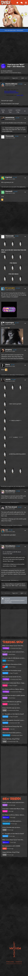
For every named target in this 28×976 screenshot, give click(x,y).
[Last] (26, 78)
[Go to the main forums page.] (21, 2)
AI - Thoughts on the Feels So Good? (13, 714)
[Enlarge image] (5, 243)
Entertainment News (15, 72)
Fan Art (12, 729)
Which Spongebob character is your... (13, 720)
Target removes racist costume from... (13, 652)
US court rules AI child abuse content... (13, 658)
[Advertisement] (14, 47)
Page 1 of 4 (15, 78)
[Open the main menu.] (26, 2)
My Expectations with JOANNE (11, 846)
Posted (10, 85)
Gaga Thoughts (14, 673)
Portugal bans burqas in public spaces (13, 695)
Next (22, 78)
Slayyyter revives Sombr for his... (12, 676)
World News (12, 654)
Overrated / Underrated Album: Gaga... (13, 683)
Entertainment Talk (14, 704)
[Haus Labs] (14, 17)
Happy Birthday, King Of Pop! (11, 739)
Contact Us (18, 961)
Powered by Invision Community (14, 963)
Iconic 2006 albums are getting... (12, 701)
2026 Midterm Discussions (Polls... (12, 664)
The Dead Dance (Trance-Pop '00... (12, 726)
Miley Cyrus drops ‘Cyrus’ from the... (13, 645)
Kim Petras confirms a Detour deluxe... (13, 689)
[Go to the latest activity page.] (17, 2)
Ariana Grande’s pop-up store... (11, 708)
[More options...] (25, 85)
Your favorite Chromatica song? (11, 670)
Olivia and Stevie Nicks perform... (12, 732)
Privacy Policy (10, 961)
